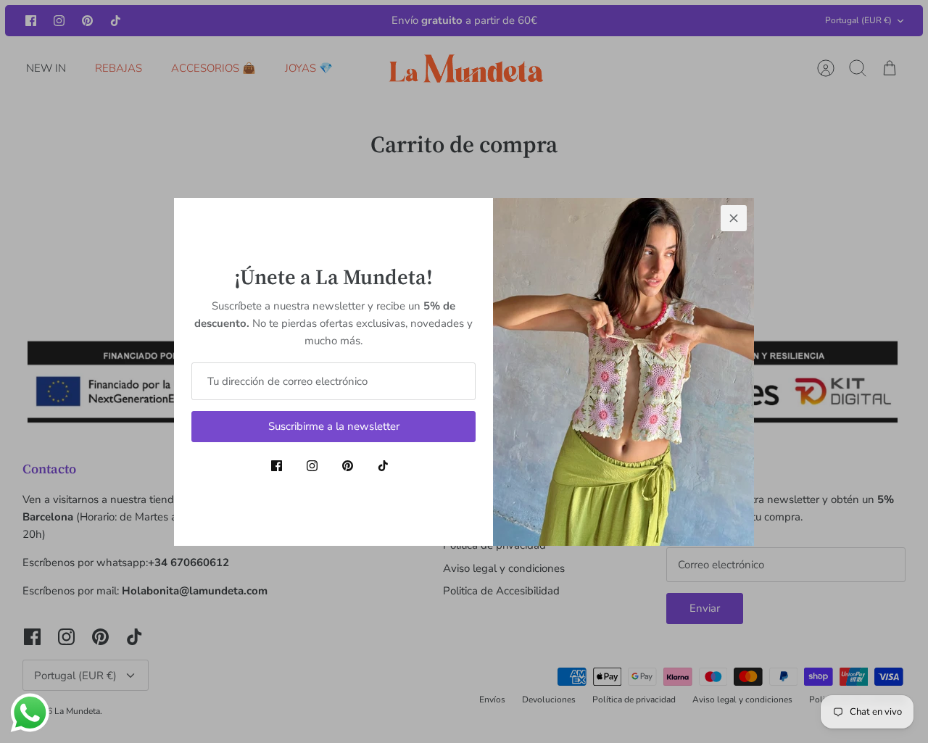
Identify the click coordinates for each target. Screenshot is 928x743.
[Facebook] (276, 465)
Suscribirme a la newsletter (333, 426)
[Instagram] (312, 465)
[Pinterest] (348, 465)
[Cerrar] (734, 218)
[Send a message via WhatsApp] (30, 713)
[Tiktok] (383, 465)
